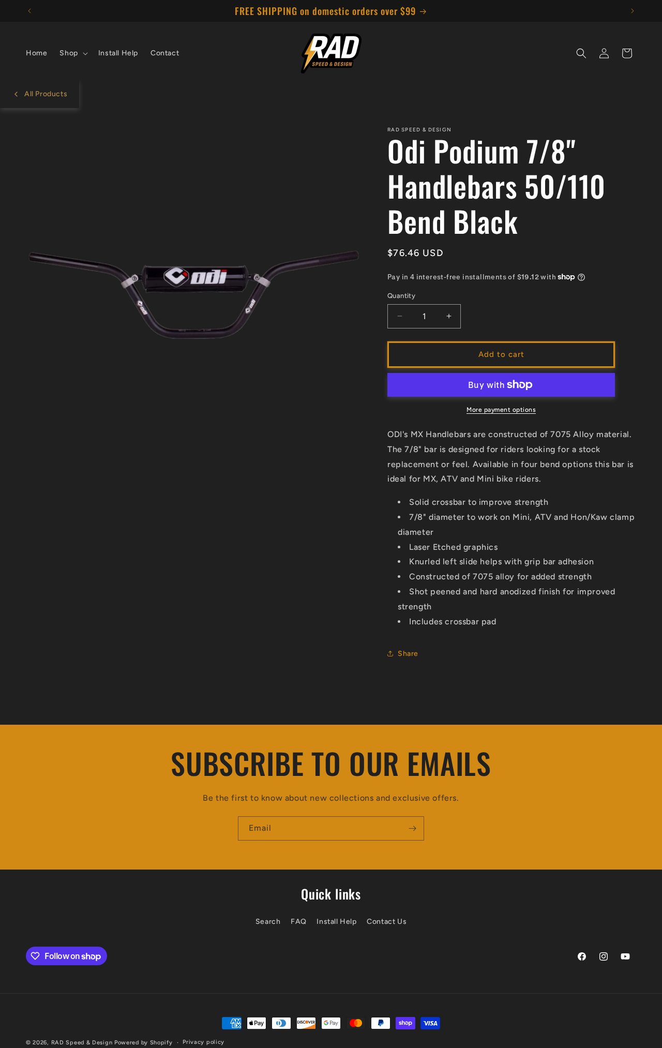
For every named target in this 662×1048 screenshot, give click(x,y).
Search (268, 921)
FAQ (299, 921)
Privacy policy (203, 1042)
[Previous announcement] (29, 11)
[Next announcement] (632, 11)
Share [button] (408, 653)
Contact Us (387, 921)
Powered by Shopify (143, 1042)
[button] (72, 53)
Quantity (401, 296)
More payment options (501, 409)
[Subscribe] (412, 828)
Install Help (336, 921)
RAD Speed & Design (82, 1042)
